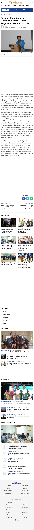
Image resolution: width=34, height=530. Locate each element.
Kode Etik (25, 485)
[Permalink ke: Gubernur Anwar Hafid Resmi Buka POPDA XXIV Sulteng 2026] (17, 391)
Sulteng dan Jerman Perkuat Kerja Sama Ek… (19, 364)
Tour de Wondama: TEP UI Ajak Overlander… (19, 454)
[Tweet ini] (27, 198)
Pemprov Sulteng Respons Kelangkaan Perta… (17, 447)
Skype (9, 515)
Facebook (9, 502)
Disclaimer (25, 490)
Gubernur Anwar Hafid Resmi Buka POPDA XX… (15, 403)
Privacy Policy (8, 490)
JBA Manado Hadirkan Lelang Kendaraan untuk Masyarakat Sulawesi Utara (8, 230)
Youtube (26, 515)
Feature (10, 451)
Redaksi (25, 488)
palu (4, 323)
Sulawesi (9, 350)
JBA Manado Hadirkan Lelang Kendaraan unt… (17, 357)
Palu (13, 361)
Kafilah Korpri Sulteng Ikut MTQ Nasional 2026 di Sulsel (8, 264)
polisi (5, 311)
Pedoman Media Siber (25, 496)
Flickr (25, 517)
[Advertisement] (17, 75)
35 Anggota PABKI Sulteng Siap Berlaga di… (18, 410)
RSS (18, 520)
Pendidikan (3, 350)
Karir (8, 488)
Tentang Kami (8, 493)
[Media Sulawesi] (17, 2)
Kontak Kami (25, 493)
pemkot (5, 317)
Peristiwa (9, 355)
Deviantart (9, 512)
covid (5, 320)
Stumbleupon (9, 507)
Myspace (25, 512)
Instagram (9, 510)
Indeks (9, 485)
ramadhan (6, 314)
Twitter (25, 502)
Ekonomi (9, 361)
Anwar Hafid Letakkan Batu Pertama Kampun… (17, 467)
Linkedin (26, 510)
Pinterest (9, 504)
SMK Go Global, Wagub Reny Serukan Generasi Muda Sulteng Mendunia (25, 248)
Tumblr (25, 504)
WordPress (26, 507)
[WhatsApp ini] (31, 198)
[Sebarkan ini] (24, 198)
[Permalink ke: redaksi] (2, 27)
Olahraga (3, 401)
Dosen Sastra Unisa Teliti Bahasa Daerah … (15, 352)
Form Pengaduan (8, 496)
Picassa (10, 517)
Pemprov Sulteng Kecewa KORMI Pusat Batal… (18, 416)
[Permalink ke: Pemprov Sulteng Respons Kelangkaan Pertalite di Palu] (17, 434)
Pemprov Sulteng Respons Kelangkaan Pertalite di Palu (8, 247)
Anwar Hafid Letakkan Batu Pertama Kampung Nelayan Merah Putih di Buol (25, 265)
